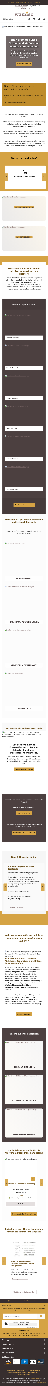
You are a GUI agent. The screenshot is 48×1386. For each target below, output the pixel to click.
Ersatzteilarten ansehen (24, 769)
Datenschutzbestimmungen (19, 1333)
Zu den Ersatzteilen (24, 63)
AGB (12, 1335)
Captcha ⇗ (32, 1327)
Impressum (20, 1370)
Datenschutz (11, 1370)
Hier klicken (23, 1324)
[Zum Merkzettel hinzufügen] (33, 1179)
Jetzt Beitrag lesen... (17, 907)
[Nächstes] (44, 177)
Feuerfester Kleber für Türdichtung (21, 1184)
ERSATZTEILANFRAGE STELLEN (24, 833)
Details (20, 1204)
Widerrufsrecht (35, 1370)
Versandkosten (35, 1378)
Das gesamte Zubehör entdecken (24, 1214)
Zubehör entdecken (24, 1014)
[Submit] (41, 1316)
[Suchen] (29, 19)
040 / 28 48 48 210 (24, 813)
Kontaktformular (24, 8)
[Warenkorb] (44, 19)
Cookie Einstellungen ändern (17, 1372)
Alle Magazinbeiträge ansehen (24, 1292)
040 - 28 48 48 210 (21, 6)
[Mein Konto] (39, 19)
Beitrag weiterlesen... (20, 1279)
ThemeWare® (41, 1382)
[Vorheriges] (6, 177)
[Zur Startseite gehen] (24, 13)
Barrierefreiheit (33, 1372)
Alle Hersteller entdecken (24, 505)
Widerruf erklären (24, 1374)
